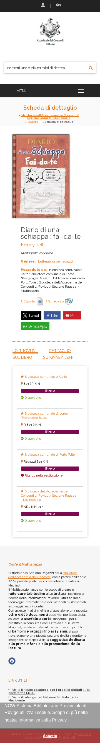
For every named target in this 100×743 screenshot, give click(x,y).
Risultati (33, 121)
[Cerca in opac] (91, 68)
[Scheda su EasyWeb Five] (69, 301)
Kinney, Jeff (32, 244)
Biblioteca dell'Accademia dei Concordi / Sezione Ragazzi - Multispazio (50, 116)
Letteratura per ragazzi (55, 261)
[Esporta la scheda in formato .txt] (40, 301)
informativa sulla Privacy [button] (43, 720)
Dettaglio (60, 350)
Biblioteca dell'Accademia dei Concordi (43, 575)
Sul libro (22, 357)
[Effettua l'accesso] (42, 5)
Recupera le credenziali (57, 5)
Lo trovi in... (25, 350)
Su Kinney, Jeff (58, 357)
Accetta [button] (50, 736)
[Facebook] (12, 661)
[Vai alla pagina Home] (50, 31)
